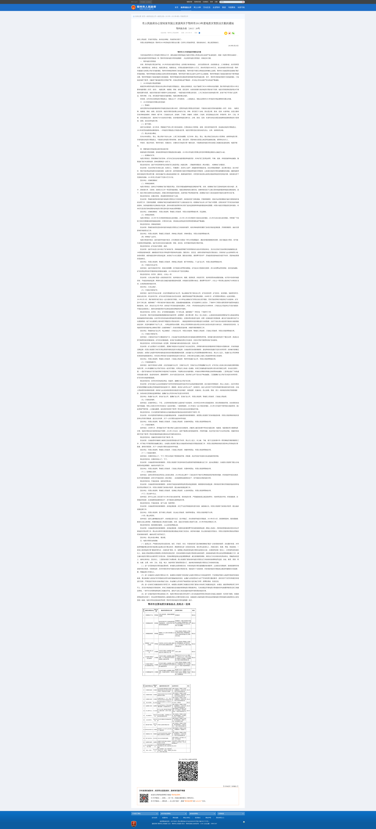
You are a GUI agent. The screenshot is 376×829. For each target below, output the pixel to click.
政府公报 (161, 16)
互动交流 (206, 7)
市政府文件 (184, 16)
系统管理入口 (220, 817)
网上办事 (197, 7)
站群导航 (241, 7)
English (135, 2)
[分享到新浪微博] (229, 33)
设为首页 (154, 817)
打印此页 (227, 786)
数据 (224, 7)
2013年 (167, 16)
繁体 (132, 2)
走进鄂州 (216, 7)
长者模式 (205, 2)
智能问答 (189, 2)
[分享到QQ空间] (225, 33)
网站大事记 (186, 817)
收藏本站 (165, 817)
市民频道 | (143, 2)
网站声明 (208, 817)
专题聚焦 (231, 7)
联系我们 (198, 817)
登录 (211, 2)
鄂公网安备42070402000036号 (187, 821)
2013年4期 (175, 16)
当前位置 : (138, 16)
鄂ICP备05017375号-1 (202, 821)
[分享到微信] (233, 33)
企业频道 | (148, 2)
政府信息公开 (186, 7)
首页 (176, 7)
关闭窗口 (234, 786)
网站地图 (175, 817)
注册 (216, 2)
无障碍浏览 (197, 2)
